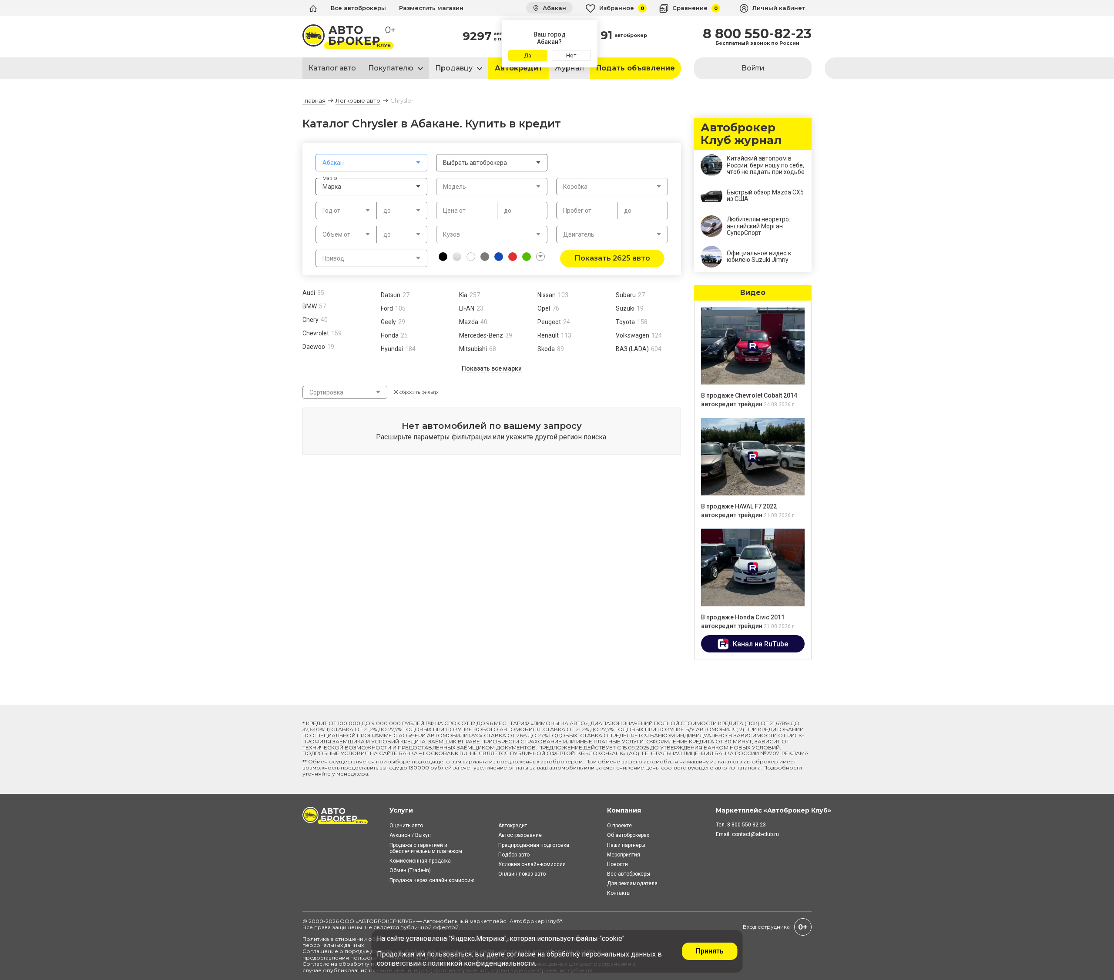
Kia (463, 294)
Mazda (468, 321)
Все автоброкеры (358, 7)
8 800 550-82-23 (757, 34)
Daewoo (313, 346)
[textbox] (371, 162)
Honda (390, 335)
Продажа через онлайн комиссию (431, 880)
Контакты (619, 893)
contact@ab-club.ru (755, 834)
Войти (753, 68)
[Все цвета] (540, 256)
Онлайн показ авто (522, 874)
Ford (387, 308)
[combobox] (371, 162)
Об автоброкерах (628, 835)
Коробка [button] (575, 186)
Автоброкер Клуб (535, 921)
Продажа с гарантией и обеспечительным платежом (425, 848)
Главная (313, 100)
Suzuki (625, 308)
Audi (308, 292)
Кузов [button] (451, 234)
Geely (388, 321)
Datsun (390, 294)
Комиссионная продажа (420, 861)
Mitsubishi (473, 348)
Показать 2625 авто (612, 258)
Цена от (454, 210)
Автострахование (520, 835)
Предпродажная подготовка (533, 845)
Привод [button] (333, 258)
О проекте (619, 826)
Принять (710, 951)
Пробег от (577, 210)
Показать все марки (492, 368)
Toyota (625, 321)
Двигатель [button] (578, 234)
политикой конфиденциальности (481, 963)
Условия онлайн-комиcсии (532, 864)
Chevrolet (315, 333)
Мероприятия (623, 855)
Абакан (553, 7)
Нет (571, 55)
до (507, 210)
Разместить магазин (431, 7)
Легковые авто (358, 100)
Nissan (546, 294)
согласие (521, 954)
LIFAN (466, 308)
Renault (548, 335)
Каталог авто (332, 68)
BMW (309, 306)
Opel (543, 308)
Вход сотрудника (766, 926)
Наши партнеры (626, 845)
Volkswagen (632, 335)
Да (527, 55)
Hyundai (392, 348)
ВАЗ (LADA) (632, 348)
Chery (310, 319)
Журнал (569, 68)
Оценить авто (406, 826)
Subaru (626, 294)
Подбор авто (514, 855)
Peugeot (549, 321)
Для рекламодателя (632, 883)
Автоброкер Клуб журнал (741, 134)
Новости (617, 864)
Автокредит (519, 68)
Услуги (401, 810)
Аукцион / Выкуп (410, 835)
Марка (330, 178)
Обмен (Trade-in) (410, 870)
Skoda (546, 348)
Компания (624, 810)
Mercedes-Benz (481, 335)
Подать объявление (635, 68)
